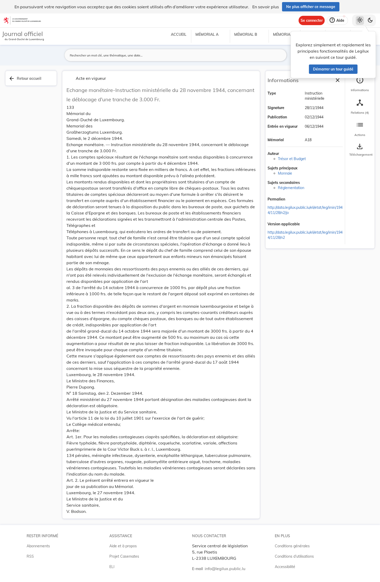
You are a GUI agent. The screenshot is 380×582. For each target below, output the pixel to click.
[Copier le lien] (292, 200)
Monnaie (285, 173)
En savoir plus (265, 6)
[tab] (360, 84)
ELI (112, 566)
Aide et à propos (123, 546)
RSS (30, 556)
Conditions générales (292, 546)
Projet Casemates (124, 556)
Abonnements (38, 546)
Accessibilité (285, 566)
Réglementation (291, 187)
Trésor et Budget (292, 158)
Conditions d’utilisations (294, 556)
